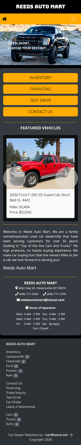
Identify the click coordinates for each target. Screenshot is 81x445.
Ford (11, 366)
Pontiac (13, 370)
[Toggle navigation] (73, 19)
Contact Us (14, 383)
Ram (11, 375)
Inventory (13, 352)
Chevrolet (15, 361)
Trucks (13, 419)
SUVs (11, 424)
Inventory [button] (41, 77)
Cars (11, 414)
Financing (13, 388)
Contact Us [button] (40, 111)
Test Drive (13, 397)
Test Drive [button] (40, 100)
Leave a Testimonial (20, 407)
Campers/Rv (17, 356)
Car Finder (13, 402)
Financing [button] (40, 89)
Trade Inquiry (16, 392)
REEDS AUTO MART (40, 6)
